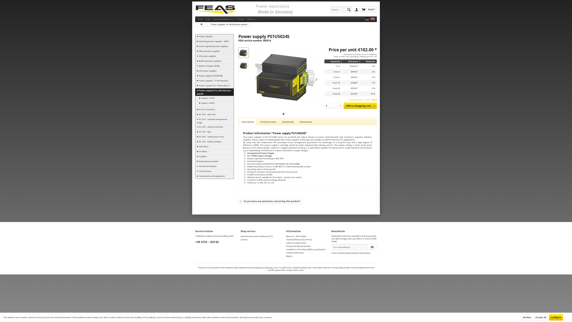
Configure (556, 317)
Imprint (250, 19)
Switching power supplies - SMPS (213, 41)
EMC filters (203, 146)
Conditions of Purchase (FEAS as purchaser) (305, 249)
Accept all (540, 317)
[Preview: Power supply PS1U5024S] (243, 53)
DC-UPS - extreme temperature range (212, 121)
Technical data (268, 121)
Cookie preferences (295, 252)
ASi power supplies (207, 56)
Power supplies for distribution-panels (214, 92)
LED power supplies (207, 70)
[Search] (349, 10)
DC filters (202, 151)
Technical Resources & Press (299, 239)
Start (200, 19)
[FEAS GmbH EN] (373, 18)
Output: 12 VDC (208, 98)
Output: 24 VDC (208, 103)
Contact (240, 19)
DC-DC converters (206, 109)
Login (208, 19)
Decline (527, 317)
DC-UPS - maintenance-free (211, 136)
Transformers (205, 171)
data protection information (357, 253)
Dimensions (306, 121)
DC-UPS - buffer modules (210, 141)
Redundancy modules (208, 161)
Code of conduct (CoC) (296, 243)
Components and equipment (211, 176)
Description (248, 121)
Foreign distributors (222, 19)
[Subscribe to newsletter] (372, 247)
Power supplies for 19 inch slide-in (214, 85)
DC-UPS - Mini (204, 131)
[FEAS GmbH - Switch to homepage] (215, 9)
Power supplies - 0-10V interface (213, 80)
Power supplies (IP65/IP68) (210, 75)
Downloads (288, 121)
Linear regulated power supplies (213, 46)
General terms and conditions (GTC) (257, 236)
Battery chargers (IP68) (208, 66)
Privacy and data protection (298, 246)
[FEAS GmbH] (367, 18)
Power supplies (205, 36)
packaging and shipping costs (265, 267)
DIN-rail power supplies (209, 51)
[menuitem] (341, 10)
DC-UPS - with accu (207, 114)
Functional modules (207, 166)
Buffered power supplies (209, 61)
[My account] (357, 10)
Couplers (202, 156)
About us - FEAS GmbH (296, 236)
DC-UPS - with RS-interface (210, 127)
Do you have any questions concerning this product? (272, 201)
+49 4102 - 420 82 (207, 242)
